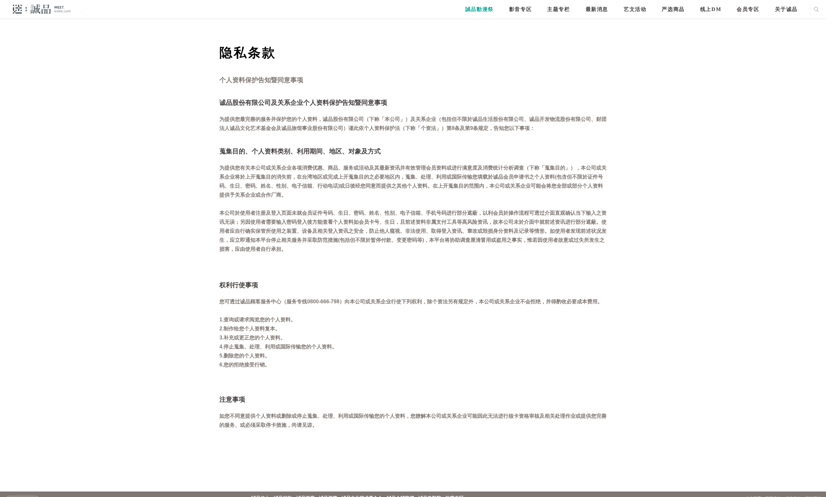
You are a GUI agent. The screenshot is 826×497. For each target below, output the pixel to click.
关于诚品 (786, 9)
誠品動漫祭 (479, 9)
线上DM (710, 9)
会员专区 (748, 9)
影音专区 (520, 9)
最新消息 (597, 9)
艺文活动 (635, 9)
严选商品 (673, 9)
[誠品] (42, 8)
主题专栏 (558, 9)
